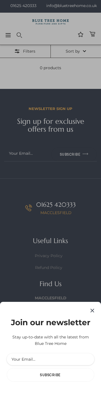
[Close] (92, 311)
